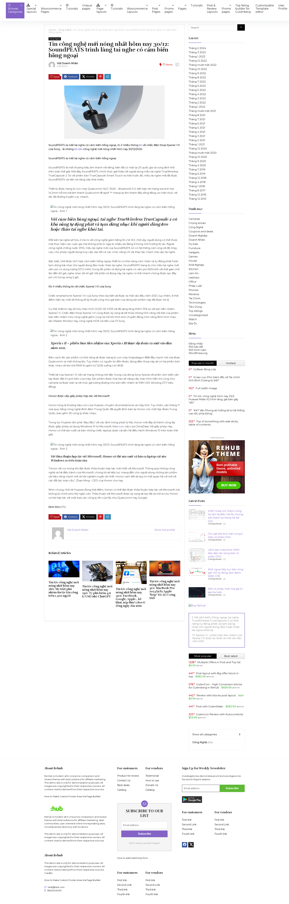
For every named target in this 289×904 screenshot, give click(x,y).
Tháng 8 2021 (197, 115)
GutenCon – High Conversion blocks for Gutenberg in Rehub (215, 686)
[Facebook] (184, 844)
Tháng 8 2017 (197, 190)
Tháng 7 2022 (197, 81)
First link (122, 880)
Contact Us (123, 780)
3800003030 (54, 890)
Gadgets (194, 252)
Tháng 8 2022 (197, 77)
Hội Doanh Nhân (67, 63)
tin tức (78, 149)
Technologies (197, 302)
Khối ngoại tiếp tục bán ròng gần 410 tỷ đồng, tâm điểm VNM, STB (225, 573)
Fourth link (123, 894)
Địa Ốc (193, 323)
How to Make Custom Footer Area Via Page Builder (72, 796)
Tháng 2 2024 (197, 48)
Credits (48, 873)
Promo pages (169, 10)
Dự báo (193, 244)
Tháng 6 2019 (197, 173)
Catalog (121, 789)
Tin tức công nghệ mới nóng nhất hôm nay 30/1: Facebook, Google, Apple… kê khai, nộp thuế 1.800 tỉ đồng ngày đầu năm (131, 597)
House (193, 260)
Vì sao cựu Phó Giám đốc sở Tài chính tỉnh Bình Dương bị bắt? (214, 379)
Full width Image (206, 388)
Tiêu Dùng (195, 306)
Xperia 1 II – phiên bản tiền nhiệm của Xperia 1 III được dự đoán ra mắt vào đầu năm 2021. (217, 638)
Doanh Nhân (197, 239)
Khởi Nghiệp (196, 264)
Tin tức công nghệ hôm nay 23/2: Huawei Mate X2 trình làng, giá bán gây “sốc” (213, 399)
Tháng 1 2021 (197, 144)
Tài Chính (194, 298)
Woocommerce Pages (51, 10)
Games (193, 256)
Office (192, 281)
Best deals (123, 785)
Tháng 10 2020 (198, 157)
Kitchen (194, 269)
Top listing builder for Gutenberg (243, 8)
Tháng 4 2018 (197, 182)
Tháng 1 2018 (197, 186)
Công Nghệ (64, 29)
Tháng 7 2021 (197, 119)
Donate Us (152, 785)
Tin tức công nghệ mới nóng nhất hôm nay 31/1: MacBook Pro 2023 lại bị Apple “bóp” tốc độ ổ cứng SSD (164, 589)
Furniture (195, 248)
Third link (122, 889)
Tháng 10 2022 (198, 69)
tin (141, 145)
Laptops (194, 277)
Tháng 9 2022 (197, 73)
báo (121, 426)
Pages (182, 8)
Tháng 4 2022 (197, 94)
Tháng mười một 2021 (202, 110)
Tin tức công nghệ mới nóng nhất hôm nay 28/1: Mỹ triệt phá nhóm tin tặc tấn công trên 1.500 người (64, 589)
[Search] (241, 27)
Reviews (194, 294)
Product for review (128, 775)
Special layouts (31, 10)
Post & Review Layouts (212, 8)
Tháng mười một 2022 (202, 64)
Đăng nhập (196, 343)
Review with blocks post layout (216, 695)
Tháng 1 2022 (197, 106)
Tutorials (72, 8)
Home (52, 29)
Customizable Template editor (265, 8)
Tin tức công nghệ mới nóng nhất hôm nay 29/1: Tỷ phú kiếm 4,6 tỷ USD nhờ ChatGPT (97, 591)
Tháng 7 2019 (197, 169)
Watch (193, 319)
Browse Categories (15, 10)
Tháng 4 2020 (197, 165)
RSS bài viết (196, 346)
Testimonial (152, 775)
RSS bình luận (197, 349)
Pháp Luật (195, 285)
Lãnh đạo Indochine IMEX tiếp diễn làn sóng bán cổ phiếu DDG (223, 553)
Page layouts (101, 10)
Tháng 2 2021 (197, 140)
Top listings (196, 310)
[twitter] (191, 844)
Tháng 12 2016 (197, 194)
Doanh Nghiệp (198, 235)
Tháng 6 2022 (197, 85)
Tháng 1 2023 (197, 56)
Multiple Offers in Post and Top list (218, 662)
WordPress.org (198, 353)
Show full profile (165, 529)
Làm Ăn (194, 273)
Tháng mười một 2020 (203, 152)
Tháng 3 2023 (197, 52)
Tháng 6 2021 (197, 123)
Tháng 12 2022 (198, 60)
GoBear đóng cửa (204, 369)
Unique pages (87, 7)
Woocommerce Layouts (137, 10)
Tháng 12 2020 (198, 148)
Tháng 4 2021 (197, 131)
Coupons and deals (201, 231)
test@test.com (56, 887)
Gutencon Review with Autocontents (219, 714)
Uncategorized (198, 315)
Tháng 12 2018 (197, 177)
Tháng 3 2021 (197, 136)
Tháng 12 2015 (197, 198)
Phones (193, 290)
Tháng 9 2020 (197, 161)
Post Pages (156, 10)
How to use (152, 780)
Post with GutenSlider (209, 706)
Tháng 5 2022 (197, 90)
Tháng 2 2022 (197, 102)
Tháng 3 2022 (197, 98)
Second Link (124, 884)
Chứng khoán (197, 223)
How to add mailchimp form (132, 858)
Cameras (194, 218)
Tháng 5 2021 (197, 127)
